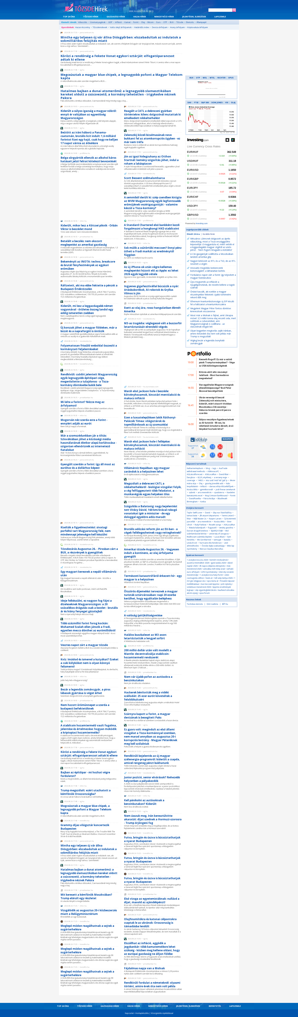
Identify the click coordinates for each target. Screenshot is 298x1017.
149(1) (200, 480)
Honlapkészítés (142, 1013)
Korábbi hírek (209, 234)
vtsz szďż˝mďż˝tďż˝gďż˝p (216, 480)
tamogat (217, 539)
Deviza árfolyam (159, 27)
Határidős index (141, 27)
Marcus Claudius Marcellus (211, 549)
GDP (110, 22)
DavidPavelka (195, 498)
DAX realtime (212, 604)
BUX (172, 22)
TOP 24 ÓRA (69, 16)
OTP (165, 22)
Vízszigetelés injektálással (162, 1013)
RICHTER (221, 77)
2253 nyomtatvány (209, 572)
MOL (205, 77)
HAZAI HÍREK (139, 16)
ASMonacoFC (213, 471)
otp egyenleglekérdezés (205, 590)
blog (208, 468)
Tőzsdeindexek (100, 27)
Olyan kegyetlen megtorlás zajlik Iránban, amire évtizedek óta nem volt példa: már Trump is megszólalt (211, 333)
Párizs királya (209, 498)
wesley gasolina (226, 527)
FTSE (196, 102)
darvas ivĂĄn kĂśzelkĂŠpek (221, 486)
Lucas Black (219, 536)
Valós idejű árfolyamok (121, 27)
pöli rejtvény (226, 584)
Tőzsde (179, 22)
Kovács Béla (192, 489)
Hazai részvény (82, 27)
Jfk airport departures (209, 515)
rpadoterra (219, 492)
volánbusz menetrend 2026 (199, 587)
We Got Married (204, 539)
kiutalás (227, 539)
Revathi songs (215, 524)
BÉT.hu (225, 604)
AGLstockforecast (194, 474)
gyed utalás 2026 (218, 563)
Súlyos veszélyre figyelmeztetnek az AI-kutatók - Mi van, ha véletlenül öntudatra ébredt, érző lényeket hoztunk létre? (216, 424)
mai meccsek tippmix (210, 584)
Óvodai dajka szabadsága (213, 545)
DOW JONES (217, 102)
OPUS (230, 77)
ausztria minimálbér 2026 (198, 563)
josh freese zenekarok (225, 489)
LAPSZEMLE (220, 16)
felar (189, 518)
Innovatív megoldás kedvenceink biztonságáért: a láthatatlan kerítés (207, 269)
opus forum (204, 593)
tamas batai (192, 515)
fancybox (191, 477)
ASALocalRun (210, 474)
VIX (226, 102)
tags (214, 468)
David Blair (224, 474)
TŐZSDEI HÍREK (90, 16)
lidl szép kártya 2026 (223, 578)
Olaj (143, 22)
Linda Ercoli (192, 543)
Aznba (203, 501)
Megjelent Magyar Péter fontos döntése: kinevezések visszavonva (210, 310)
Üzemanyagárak (98, 22)
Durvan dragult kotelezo (197, 530)
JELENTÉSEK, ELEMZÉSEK (194, 16)
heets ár (209, 578)
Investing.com (202, 223)
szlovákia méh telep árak (214, 569)
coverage (191, 480)
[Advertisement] (89, 196)
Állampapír (201, 22)
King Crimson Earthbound (216, 495)
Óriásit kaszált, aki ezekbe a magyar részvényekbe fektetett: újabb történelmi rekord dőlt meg (210, 294)
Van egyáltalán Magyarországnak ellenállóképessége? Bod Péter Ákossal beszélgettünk (216, 388)
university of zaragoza (219, 533)
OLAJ (233, 102)
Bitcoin (150, 22)
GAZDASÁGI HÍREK (116, 16)
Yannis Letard (228, 515)
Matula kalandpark (197, 527)
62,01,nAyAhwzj (204, 477)
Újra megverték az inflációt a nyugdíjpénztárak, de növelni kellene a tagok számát (212, 284)
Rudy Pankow (200, 524)
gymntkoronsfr (206, 489)
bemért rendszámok (219, 560)
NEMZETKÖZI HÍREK (164, 16)
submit (192, 492)
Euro (158, 22)
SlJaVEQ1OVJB (217, 530)
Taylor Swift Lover (194, 512)
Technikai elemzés (195, 604)
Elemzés (190, 22)
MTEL (212, 77)
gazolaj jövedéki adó (214, 483)
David (207, 512)
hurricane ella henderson (211, 543)
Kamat (127, 22)
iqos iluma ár (213, 581)
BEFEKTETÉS (215, 1006)
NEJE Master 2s (200, 518)
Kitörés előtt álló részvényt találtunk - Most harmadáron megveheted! (214, 375)
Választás (82, 22)
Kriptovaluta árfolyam (197, 27)
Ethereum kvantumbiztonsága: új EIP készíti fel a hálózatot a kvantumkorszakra (212, 303)
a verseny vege (220, 477)
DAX (189, 102)
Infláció (118, 22)
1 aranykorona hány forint (211, 575)
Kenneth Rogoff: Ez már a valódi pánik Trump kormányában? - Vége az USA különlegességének (217, 362)
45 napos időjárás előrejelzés (212, 566)
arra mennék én (205, 492)
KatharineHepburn (195, 468)
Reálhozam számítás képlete (199, 536)
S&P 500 (205, 102)
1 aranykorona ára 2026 (197, 560)
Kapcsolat (129, 1013)
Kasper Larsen (215, 518)
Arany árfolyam (177, 27)
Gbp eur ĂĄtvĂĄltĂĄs (222, 512)
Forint (135, 22)
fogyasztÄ (212, 527)
